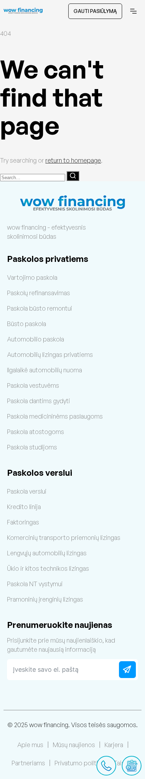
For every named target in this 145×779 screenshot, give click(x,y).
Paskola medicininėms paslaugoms (55, 416)
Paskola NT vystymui (35, 584)
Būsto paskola (26, 323)
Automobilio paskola (35, 339)
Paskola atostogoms (35, 431)
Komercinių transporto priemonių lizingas (63, 537)
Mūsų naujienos (74, 744)
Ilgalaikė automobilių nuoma (44, 370)
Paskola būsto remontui (39, 308)
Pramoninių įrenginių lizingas (45, 599)
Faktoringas (23, 522)
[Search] (73, 176)
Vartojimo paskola (32, 277)
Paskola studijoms (32, 447)
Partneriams (28, 763)
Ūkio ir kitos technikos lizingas (48, 568)
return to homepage (73, 160)
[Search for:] (33, 177)
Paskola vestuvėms (33, 385)
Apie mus (30, 744)
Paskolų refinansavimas (38, 293)
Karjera (114, 744)
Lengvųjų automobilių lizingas (47, 553)
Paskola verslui (26, 491)
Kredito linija (24, 506)
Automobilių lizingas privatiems (50, 354)
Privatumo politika (79, 763)
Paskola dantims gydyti (38, 401)
